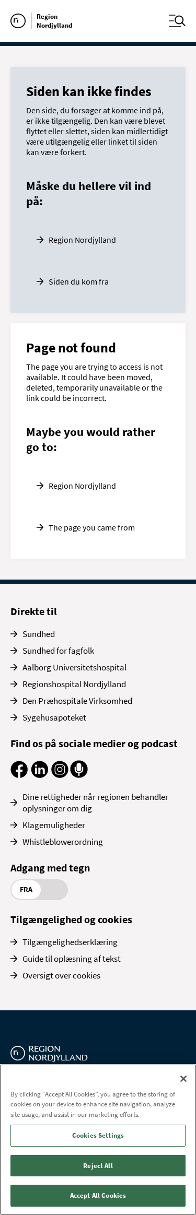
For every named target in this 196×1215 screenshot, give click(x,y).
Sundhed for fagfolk (58, 650)
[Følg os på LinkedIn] (39, 775)
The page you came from (92, 527)
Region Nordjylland (82, 239)
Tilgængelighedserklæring (70, 942)
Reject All (97, 1165)
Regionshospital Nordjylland (74, 684)
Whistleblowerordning (62, 841)
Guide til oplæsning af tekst (71, 958)
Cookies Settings (98, 1135)
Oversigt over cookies (61, 975)
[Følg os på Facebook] (19, 775)
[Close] (183, 1078)
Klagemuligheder (53, 825)
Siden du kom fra (79, 281)
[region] (98, 1139)
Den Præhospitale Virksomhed (77, 700)
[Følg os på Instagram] (59, 775)
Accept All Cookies (98, 1195)
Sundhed (38, 634)
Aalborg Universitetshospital (74, 667)
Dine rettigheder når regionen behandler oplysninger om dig (95, 802)
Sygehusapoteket (54, 717)
